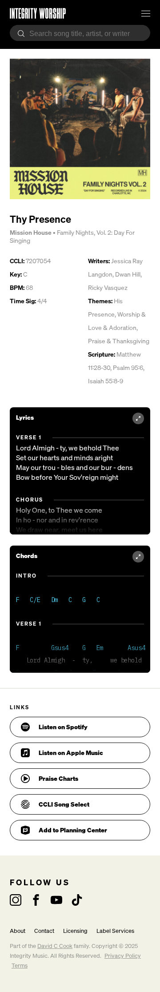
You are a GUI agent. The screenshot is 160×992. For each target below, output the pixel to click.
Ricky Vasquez (108, 287)
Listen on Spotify (63, 727)
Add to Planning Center (73, 830)
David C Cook (54, 946)
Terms (20, 965)
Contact (44, 931)
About (17, 931)
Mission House (31, 232)
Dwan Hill (127, 274)
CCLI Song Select (64, 804)
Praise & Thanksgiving (118, 341)
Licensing (75, 931)
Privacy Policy (122, 956)
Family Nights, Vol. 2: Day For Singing (72, 236)
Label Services (115, 931)
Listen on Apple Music (71, 752)
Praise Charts (58, 778)
